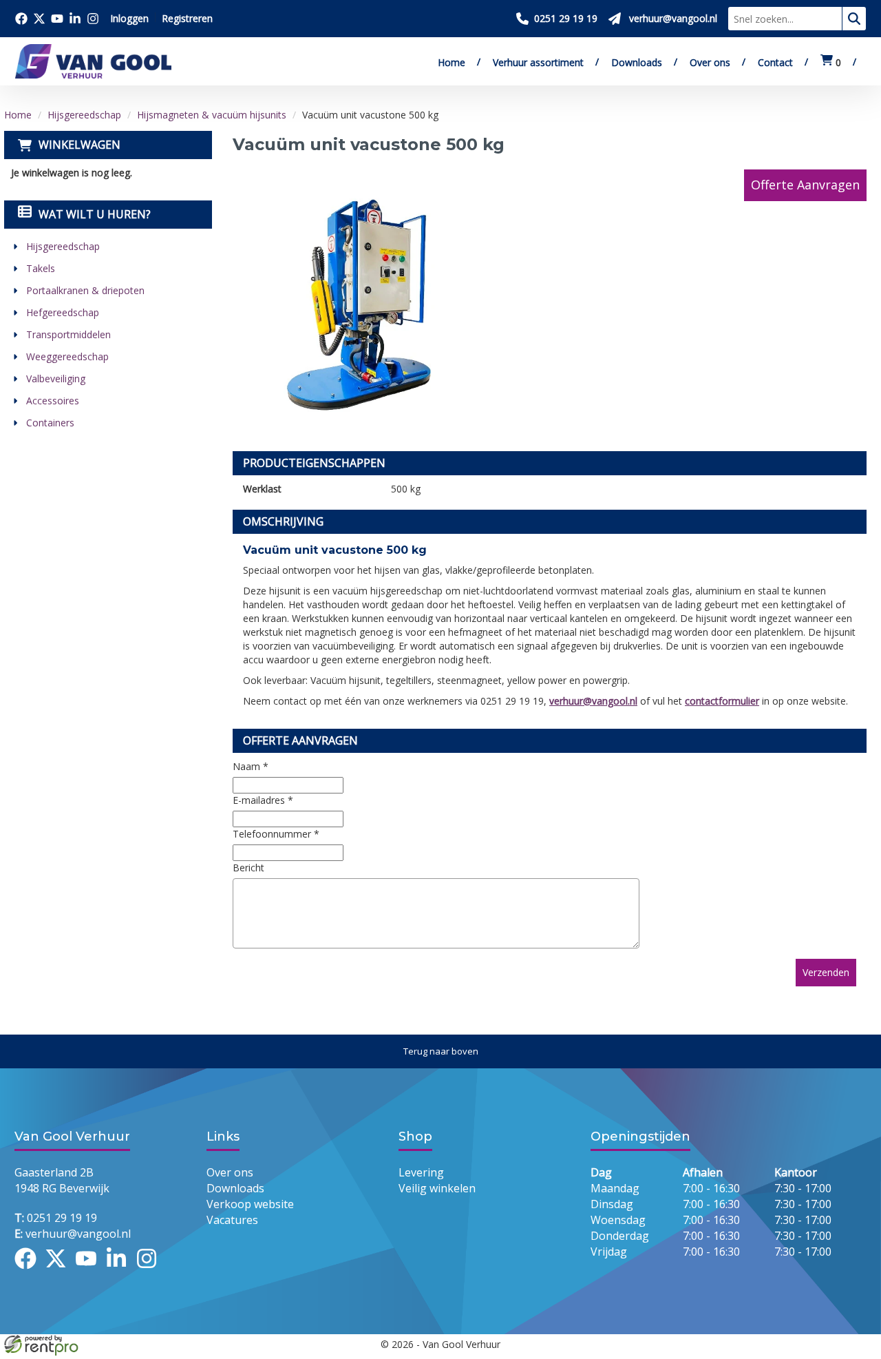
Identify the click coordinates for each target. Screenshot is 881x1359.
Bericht (248, 867)
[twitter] (60, 1270)
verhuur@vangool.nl (593, 700)
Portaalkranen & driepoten (85, 290)
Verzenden (826, 972)
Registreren (187, 18)
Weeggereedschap (67, 356)
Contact (775, 62)
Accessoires (52, 400)
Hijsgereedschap (84, 114)
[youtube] (90, 1270)
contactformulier (722, 700)
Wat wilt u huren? (95, 214)
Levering (421, 1172)
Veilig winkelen (437, 1188)
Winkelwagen (79, 144)
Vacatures (232, 1219)
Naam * (250, 766)
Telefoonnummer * (276, 833)
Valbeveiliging (55, 378)
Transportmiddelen (68, 334)
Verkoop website (250, 1204)
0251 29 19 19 (55, 1217)
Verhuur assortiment (538, 62)
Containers (50, 422)
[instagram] (151, 1270)
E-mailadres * (263, 800)
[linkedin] (120, 1270)
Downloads (636, 62)
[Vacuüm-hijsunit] (370, 299)
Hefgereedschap (62, 312)
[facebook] (29, 1270)
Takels (40, 268)
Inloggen (129, 18)
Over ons (710, 62)
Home (451, 62)
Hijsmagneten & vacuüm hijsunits (211, 114)
